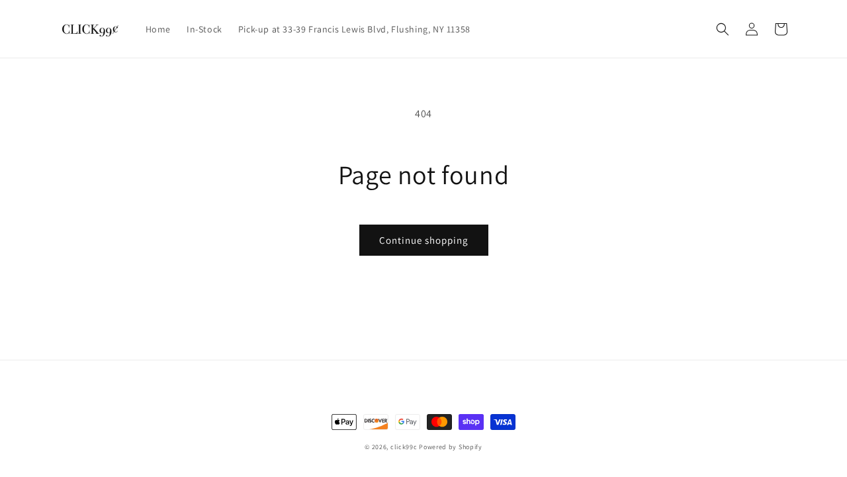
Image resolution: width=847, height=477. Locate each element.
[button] (722, 29)
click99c (404, 447)
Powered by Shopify (450, 447)
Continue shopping (423, 240)
